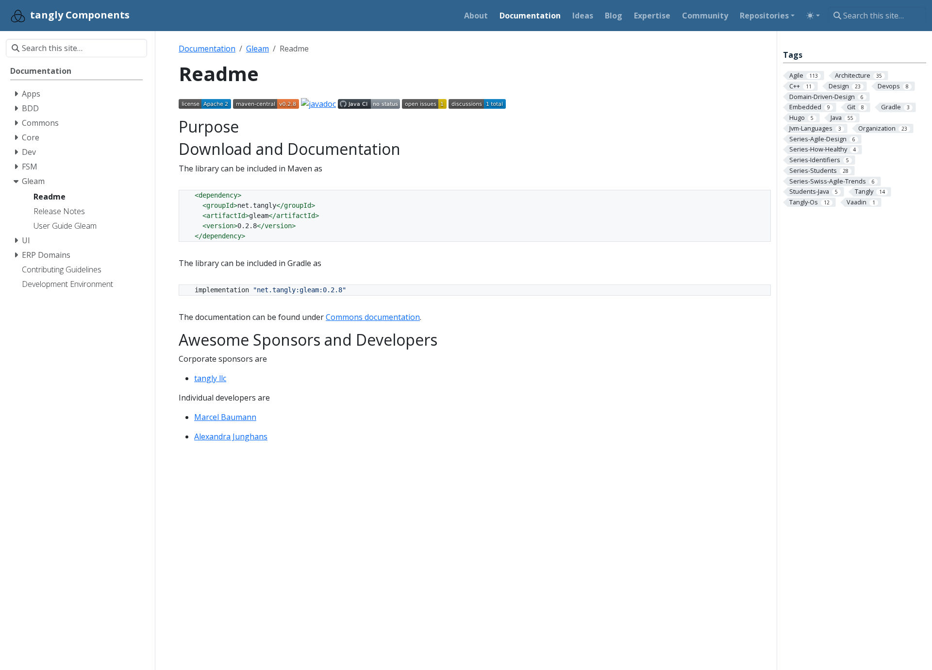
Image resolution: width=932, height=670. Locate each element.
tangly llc (210, 378)
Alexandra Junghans (230, 436)
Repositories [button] (764, 15)
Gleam (257, 48)
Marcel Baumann (225, 417)
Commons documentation (373, 317)
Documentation (207, 48)
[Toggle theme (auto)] (813, 15)
